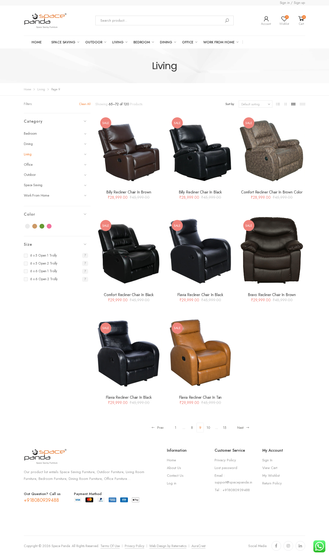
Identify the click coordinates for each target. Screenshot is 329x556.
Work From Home (36, 195)
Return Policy (272, 483)
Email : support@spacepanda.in (233, 479)
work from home (218, 42)
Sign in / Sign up (292, 2)
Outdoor (30, 174)
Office (187, 42)
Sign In (267, 460)
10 (208, 427)
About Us (174, 467)
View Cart (269, 467)
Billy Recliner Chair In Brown (128, 192)
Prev (160, 427)
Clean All (85, 104)
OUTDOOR (93, 42)
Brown (37, 226)
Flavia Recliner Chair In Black (200, 295)
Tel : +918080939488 (232, 490)
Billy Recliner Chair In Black (200, 192)
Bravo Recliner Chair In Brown (272, 295)
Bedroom (141, 42)
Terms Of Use (110, 545)
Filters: (28, 103)
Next (240, 427)
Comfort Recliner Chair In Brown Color (272, 192)
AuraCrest (198, 545)
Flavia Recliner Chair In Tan (200, 397)
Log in (171, 483)
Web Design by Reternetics (167, 545)
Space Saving (33, 185)
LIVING (118, 42)
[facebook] (276, 546)
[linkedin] (300, 546)
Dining (166, 42)
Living (41, 89)
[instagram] (288, 546)
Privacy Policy (225, 460)
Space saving (63, 42)
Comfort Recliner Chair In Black (129, 295)
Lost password (226, 467)
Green (44, 226)
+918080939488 (41, 500)
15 (224, 427)
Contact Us (175, 475)
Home (36, 42)
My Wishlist (271, 475)
